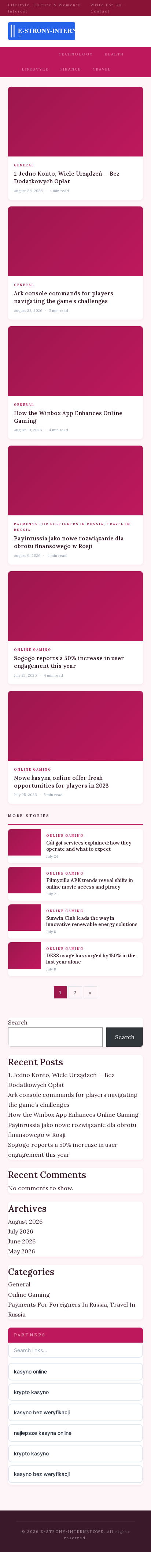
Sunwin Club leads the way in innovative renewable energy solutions (91, 921)
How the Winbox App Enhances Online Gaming (73, 1114)
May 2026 (21, 1251)
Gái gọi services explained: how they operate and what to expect (88, 846)
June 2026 (22, 1241)
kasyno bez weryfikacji (42, 1412)
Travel (102, 69)
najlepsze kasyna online (42, 1433)
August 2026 (25, 1221)
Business (34, 54)
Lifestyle (35, 69)
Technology (76, 54)
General (24, 165)
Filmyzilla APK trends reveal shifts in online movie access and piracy (89, 883)
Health (114, 54)
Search (17, 1022)
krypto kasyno (31, 1392)
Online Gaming (32, 650)
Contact (100, 11)
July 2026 (20, 1231)
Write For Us (106, 5)
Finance (70, 69)
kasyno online (30, 1371)
